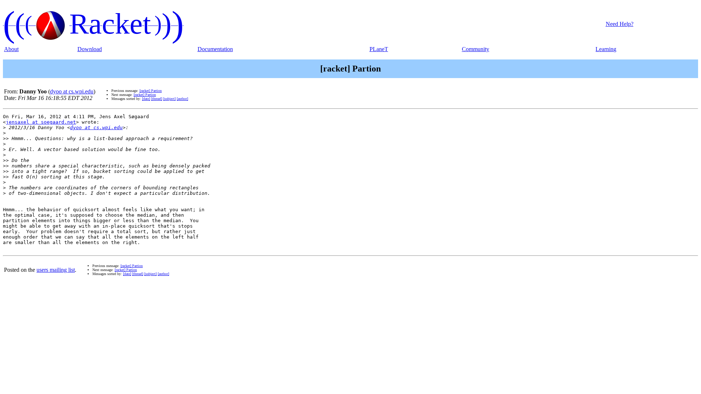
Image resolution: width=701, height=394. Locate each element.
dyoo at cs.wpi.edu (71, 91)
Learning (605, 49)
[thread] (156, 99)
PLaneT (378, 49)
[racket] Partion (150, 91)
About (11, 49)
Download (89, 49)
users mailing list (56, 270)
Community (475, 49)
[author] (182, 99)
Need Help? (619, 24)
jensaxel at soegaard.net (41, 122)
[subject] (169, 99)
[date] (146, 99)
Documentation (215, 49)
